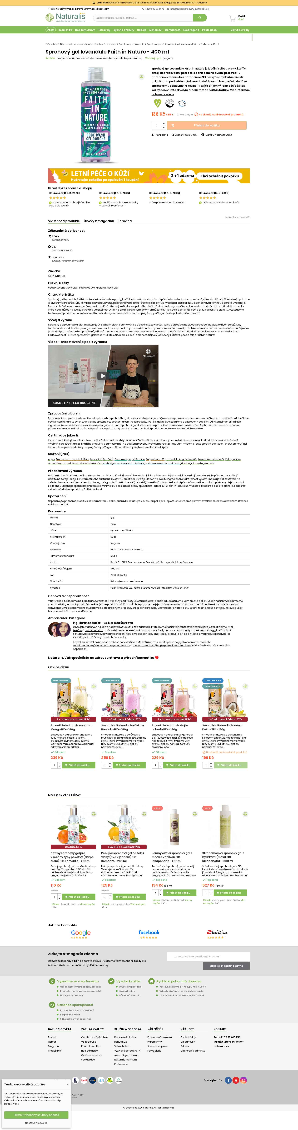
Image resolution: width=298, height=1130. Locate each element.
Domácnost (172, 30)
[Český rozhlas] (75, 1080)
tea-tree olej (87, 287)
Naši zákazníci (89, 1050)
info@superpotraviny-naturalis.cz (189, 8)
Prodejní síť (54, 1050)
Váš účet (187, 1029)
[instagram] (243, 1080)
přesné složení (198, 601)
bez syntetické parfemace (125, 58)
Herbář (52, 1041)
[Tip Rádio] (109, 1080)
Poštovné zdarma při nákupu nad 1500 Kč (183, 986)
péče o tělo (187, 335)
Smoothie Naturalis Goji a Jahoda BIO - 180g (170, 727)
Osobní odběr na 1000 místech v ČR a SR (182, 995)
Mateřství (155, 30)
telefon (77, 630)
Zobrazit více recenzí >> (237, 217)
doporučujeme (213, 680)
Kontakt (220, 1029)
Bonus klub (120, 1041)
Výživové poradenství (127, 1050)
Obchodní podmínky (193, 1050)
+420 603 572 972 (154, 8)
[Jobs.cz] (92, 1080)
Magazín (243, 37)
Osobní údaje (189, 1037)
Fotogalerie (154, 1050)
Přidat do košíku (195, 125)
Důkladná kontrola (129, 995)
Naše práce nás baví (71, 995)
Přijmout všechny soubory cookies (36, 1115)
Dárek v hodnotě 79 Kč (219, 135)
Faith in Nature (57, 276)
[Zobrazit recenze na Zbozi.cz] (217, 933)
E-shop (52, 1037)
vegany (168, 58)
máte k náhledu (158, 601)
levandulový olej (67, 287)
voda (51, 287)
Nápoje (141, 30)
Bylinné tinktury (123, 30)
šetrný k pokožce (70, 904)
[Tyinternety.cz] (118, 1080)
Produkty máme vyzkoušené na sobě (80, 991)
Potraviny (104, 30)
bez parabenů (65, 58)
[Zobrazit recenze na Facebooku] (149, 933)
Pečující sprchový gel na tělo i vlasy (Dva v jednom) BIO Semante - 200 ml (122, 857)
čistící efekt (177, 900)
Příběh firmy (154, 1041)
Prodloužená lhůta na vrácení (77, 1010)
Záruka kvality (240, 30)
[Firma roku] (149, 1094)
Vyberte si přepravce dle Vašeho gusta (181, 991)
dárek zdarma (60, 680)
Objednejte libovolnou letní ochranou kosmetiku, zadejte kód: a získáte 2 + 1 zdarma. (152, 2)
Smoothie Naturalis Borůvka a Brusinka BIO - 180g (122, 727)
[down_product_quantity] (59, 767)
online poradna (94, 630)
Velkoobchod (122, 1046)
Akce (50, 29)
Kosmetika (65, 30)
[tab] (64, 221)
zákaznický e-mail (222, 627)
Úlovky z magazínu (99, 221)
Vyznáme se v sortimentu (78, 981)
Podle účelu (209, 30)
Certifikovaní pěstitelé (94, 1037)
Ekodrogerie (191, 30)
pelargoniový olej (107, 287)
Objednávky (188, 1041)
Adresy (185, 1046)
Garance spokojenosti (75, 1005)
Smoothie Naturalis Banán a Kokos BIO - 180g (222, 727)
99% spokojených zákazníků (75, 1018)
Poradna (125, 221)
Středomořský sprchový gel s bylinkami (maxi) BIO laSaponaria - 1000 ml (223, 857)
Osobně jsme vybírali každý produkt (80, 986)
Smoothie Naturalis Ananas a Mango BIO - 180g (71, 727)
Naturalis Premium (125, 1059)
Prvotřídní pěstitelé (130, 986)
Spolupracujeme (157, 1046)
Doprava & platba (125, 1037)
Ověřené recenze (91, 1055)
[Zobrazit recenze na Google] (81, 933)
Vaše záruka (88, 1041)
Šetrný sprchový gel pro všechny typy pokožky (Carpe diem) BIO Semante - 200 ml (72, 857)
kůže (54, 907)
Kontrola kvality (90, 1046)
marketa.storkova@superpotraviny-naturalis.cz (162, 645)
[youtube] (235, 1080)
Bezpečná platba (70, 1014)
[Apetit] (84, 1080)
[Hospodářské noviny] (101, 1080)
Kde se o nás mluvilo (159, 1037)
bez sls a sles (99, 58)
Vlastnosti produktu (64, 221)
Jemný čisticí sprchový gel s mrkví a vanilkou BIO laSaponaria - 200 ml (172, 857)
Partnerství (121, 1064)
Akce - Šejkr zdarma (126, 1055)
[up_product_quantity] (59, 763)
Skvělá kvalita (127, 991)
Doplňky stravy (85, 30)
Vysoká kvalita (128, 981)
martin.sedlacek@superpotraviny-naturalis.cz (101, 645)
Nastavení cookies (36, 1123)
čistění (165, 900)
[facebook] (228, 1080)
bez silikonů (83, 58)
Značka (54, 271)
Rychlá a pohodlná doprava (179, 981)
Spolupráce (88, 1059)
